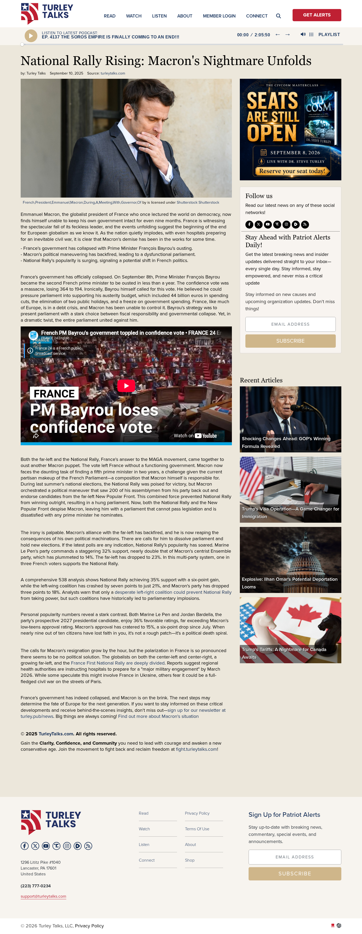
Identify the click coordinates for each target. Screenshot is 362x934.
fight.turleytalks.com (196, 749)
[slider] (181, 44)
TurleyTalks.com (56, 734)
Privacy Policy (197, 813)
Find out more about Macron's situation (158, 716)
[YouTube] (268, 225)
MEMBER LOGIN (219, 16)
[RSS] (305, 225)
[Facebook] (249, 225)
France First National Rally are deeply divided (118, 663)
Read (110, 16)
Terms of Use (197, 829)
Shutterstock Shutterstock (198, 202)
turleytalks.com (49, 14)
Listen (159, 16)
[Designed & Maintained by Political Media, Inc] (332, 926)
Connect (257, 16)
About (184, 16)
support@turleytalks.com (43, 896)
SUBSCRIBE (290, 341)
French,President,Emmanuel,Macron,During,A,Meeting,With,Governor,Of (82, 202)
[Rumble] (296, 225)
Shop (190, 860)
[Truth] (277, 225)
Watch (134, 16)
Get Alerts (317, 15)
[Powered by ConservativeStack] (339, 926)
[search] (332, 54)
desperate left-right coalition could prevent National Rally (173, 592)
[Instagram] (286, 225)
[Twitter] (259, 225)
